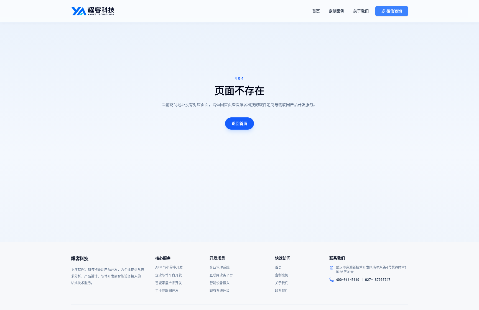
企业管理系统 (220, 267)
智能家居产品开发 (168, 283)
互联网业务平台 (221, 275)
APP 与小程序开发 (169, 267)
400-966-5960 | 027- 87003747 (363, 280)
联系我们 (281, 291)
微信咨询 (394, 11)
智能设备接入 (220, 283)
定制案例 (336, 11)
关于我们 (361, 11)
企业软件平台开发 (168, 275)
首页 (316, 11)
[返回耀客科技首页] (92, 11)
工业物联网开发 (167, 291)
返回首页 (239, 123)
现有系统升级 (220, 291)
